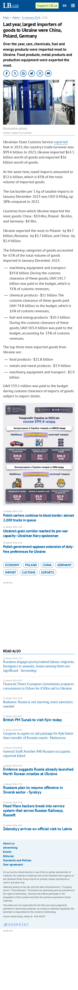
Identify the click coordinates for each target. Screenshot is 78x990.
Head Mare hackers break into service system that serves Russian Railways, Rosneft (33, 810)
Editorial (8, 856)
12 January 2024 (31, 17)
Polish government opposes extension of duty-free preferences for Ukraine (38, 549)
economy (12, 565)
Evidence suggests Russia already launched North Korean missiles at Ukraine (38, 771)
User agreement (13, 864)
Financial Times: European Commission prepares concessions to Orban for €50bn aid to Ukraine (38, 686)
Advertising (10, 847)
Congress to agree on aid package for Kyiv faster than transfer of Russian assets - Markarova (38, 735)
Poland (31, 565)
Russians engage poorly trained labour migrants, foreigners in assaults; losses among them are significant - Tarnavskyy (38, 666)
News (16, 17)
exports (47, 572)
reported (61, 142)
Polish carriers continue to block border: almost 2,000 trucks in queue (38, 518)
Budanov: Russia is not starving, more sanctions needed (38, 704)
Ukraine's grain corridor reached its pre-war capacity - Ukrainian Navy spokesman (35, 533)
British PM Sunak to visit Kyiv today (32, 719)
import (10, 572)
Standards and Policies (17, 860)
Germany (64, 565)
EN (64, 6)
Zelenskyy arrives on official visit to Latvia (37, 828)
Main (6, 17)
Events (7, 852)
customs (29, 572)
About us (9, 843)
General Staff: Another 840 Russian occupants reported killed (36, 753)
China (47, 565)
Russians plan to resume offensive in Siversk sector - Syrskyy (33, 790)
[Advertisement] (39, 615)
